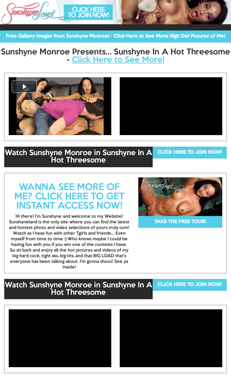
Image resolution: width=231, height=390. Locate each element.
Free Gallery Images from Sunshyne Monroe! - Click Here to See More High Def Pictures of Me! (115, 36)
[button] (24, 86)
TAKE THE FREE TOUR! (180, 222)
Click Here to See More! (118, 60)
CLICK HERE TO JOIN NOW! (189, 152)
